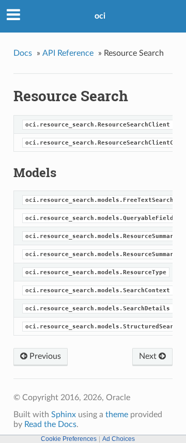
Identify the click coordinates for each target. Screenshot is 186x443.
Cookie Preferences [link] (69, 438)
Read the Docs (50, 424)
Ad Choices (118, 438)
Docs (22, 53)
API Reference (68, 53)
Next (149, 356)
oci (100, 16)
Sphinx (63, 414)
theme (116, 414)
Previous (44, 356)
